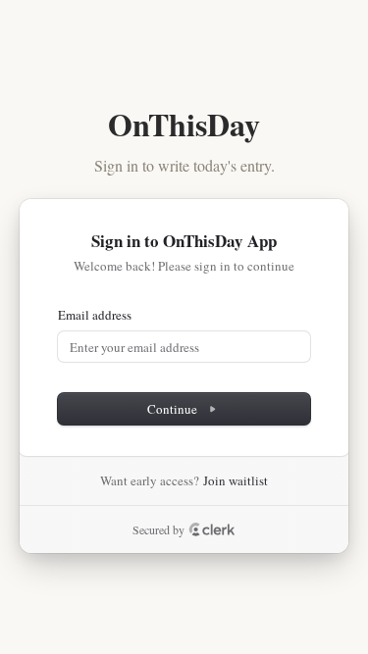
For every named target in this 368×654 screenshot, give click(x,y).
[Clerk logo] (212, 529)
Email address (94, 315)
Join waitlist (235, 480)
